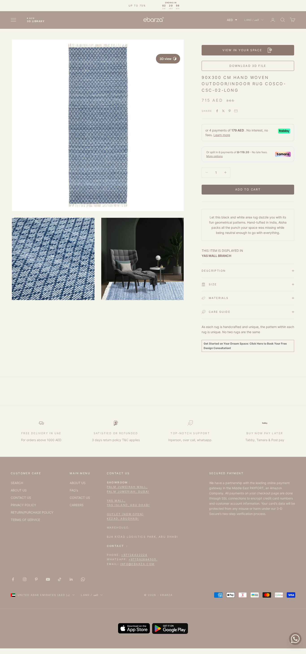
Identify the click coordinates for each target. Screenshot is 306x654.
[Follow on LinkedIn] (71, 579)
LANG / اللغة (251, 19)
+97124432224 (134, 555)
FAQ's (74, 490)
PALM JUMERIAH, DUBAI (128, 491)
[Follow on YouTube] (48, 579)
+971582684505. (143, 559)
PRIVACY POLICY (23, 505)
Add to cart (248, 189)
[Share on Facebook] (217, 111)
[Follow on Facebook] (13, 579)
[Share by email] (236, 111)
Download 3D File (247, 66)
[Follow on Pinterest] (36, 579)
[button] (232, 20)
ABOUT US (19, 490)
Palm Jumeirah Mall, (127, 487)
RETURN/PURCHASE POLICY (32, 512)
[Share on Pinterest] (229, 111)
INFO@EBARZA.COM (137, 564)
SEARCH (17, 483)
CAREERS (77, 505)
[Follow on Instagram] (24, 579)
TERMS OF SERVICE (25, 520)
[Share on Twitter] (223, 111)
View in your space (242, 50)
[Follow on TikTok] (59, 579)
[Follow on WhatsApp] (83, 579)
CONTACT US (21, 497)
